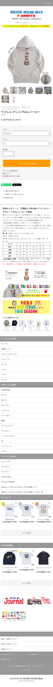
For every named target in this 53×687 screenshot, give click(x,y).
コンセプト (5, 467)
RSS (24, 670)
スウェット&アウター (14, 107)
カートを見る (32, 654)
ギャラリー (5, 472)
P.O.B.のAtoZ (6, 477)
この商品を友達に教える (11, 191)
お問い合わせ (5, 659)
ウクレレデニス (12, 109)
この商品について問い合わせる (13, 194)
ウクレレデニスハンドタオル (46, 329)
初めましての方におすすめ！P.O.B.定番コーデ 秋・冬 (22, 492)
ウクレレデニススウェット (14, 329)
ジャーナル (5, 461)
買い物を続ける (8, 198)
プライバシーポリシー (38, 666)
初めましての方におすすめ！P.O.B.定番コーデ (19, 487)
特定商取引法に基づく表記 (11, 176)
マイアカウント (6, 654)
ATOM (28, 670)
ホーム (4, 107)
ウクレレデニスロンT (23, 329)
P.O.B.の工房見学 (8, 482)
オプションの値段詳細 (9, 171)
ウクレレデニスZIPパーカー (6, 329)
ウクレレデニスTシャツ (30, 329)
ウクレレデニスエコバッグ (38, 329)
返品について (6, 173)
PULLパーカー (26, 107)
